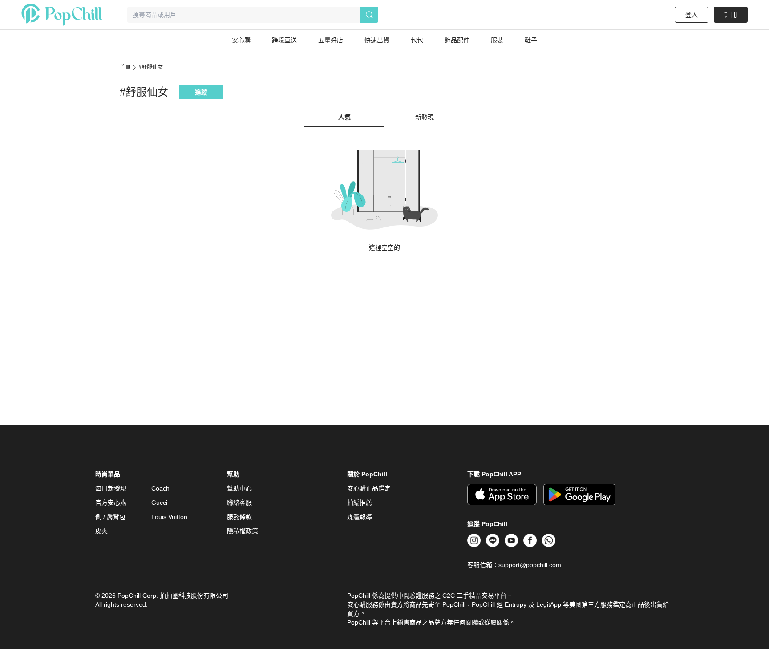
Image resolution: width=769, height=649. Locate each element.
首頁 (125, 67)
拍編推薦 (359, 502)
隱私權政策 (242, 531)
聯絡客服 (239, 502)
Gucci (159, 502)
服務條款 (239, 516)
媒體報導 (359, 516)
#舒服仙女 (150, 67)
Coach (160, 488)
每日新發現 (110, 488)
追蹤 (201, 92)
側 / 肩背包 (110, 516)
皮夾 (101, 531)
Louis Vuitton (169, 516)
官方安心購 (110, 502)
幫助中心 (239, 488)
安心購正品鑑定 (369, 488)
